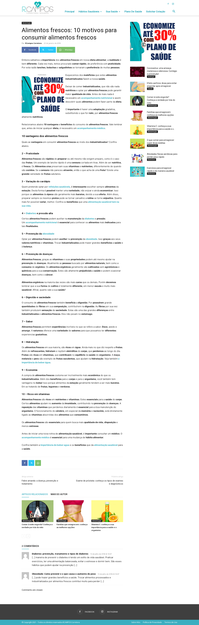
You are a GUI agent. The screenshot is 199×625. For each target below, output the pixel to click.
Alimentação (27, 23)
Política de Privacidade (152, 622)
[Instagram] (173, 4)
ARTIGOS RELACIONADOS (35, 494)
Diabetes (31, 213)
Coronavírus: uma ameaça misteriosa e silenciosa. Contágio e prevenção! (162, 71)
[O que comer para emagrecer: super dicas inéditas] (137, 144)
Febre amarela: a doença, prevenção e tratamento (40, 482)
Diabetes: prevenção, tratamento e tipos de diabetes (60, 553)
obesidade (48, 233)
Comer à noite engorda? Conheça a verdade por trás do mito (161, 100)
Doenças (151, 77)
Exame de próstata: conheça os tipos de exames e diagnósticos (99, 482)
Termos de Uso (170, 622)
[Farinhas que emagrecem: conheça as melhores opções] (72, 511)
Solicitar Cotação (155, 11)
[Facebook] (168, 4)
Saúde (150, 89)
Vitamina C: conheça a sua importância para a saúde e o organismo (104, 527)
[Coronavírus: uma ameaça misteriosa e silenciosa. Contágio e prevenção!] (137, 72)
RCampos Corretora (33, 43)
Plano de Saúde (133, 11)
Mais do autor (59, 494)
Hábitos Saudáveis (89, 11)
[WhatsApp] (38, 463)
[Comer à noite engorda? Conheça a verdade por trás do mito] (37, 511)
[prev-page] (23, 536)
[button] (173, 11)
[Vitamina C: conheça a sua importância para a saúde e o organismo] (107, 511)
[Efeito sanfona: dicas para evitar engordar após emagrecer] (137, 87)
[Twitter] (31, 463)
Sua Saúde (112, 11)
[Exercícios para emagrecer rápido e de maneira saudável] (137, 172)
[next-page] (28, 536)
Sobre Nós (135, 622)
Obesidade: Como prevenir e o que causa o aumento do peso (64, 573)
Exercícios (151, 160)
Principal (69, 11)
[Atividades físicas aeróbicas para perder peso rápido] (137, 158)
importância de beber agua (54, 445)
